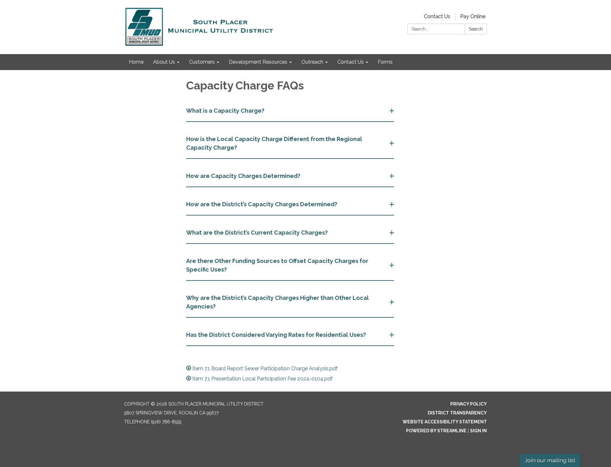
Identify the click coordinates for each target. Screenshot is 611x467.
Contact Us (437, 16)
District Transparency (457, 412)
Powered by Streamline (436, 430)
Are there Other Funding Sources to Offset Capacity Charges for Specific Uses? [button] (277, 265)
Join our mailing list (550, 460)
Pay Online (472, 16)
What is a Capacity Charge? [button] (225, 110)
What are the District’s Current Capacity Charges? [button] (257, 232)
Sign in (478, 430)
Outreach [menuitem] (312, 62)
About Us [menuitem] (164, 62)
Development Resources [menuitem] (258, 62)
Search (476, 29)
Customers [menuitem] (202, 62)
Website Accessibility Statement (445, 421)
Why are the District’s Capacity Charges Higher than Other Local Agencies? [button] (277, 302)
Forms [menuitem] (385, 62)
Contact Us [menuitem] (350, 62)
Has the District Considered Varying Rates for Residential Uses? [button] (276, 334)
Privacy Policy (468, 404)
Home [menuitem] (136, 62)
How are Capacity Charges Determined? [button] (243, 176)
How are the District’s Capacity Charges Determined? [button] (261, 204)
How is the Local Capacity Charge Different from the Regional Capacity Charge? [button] (274, 143)
